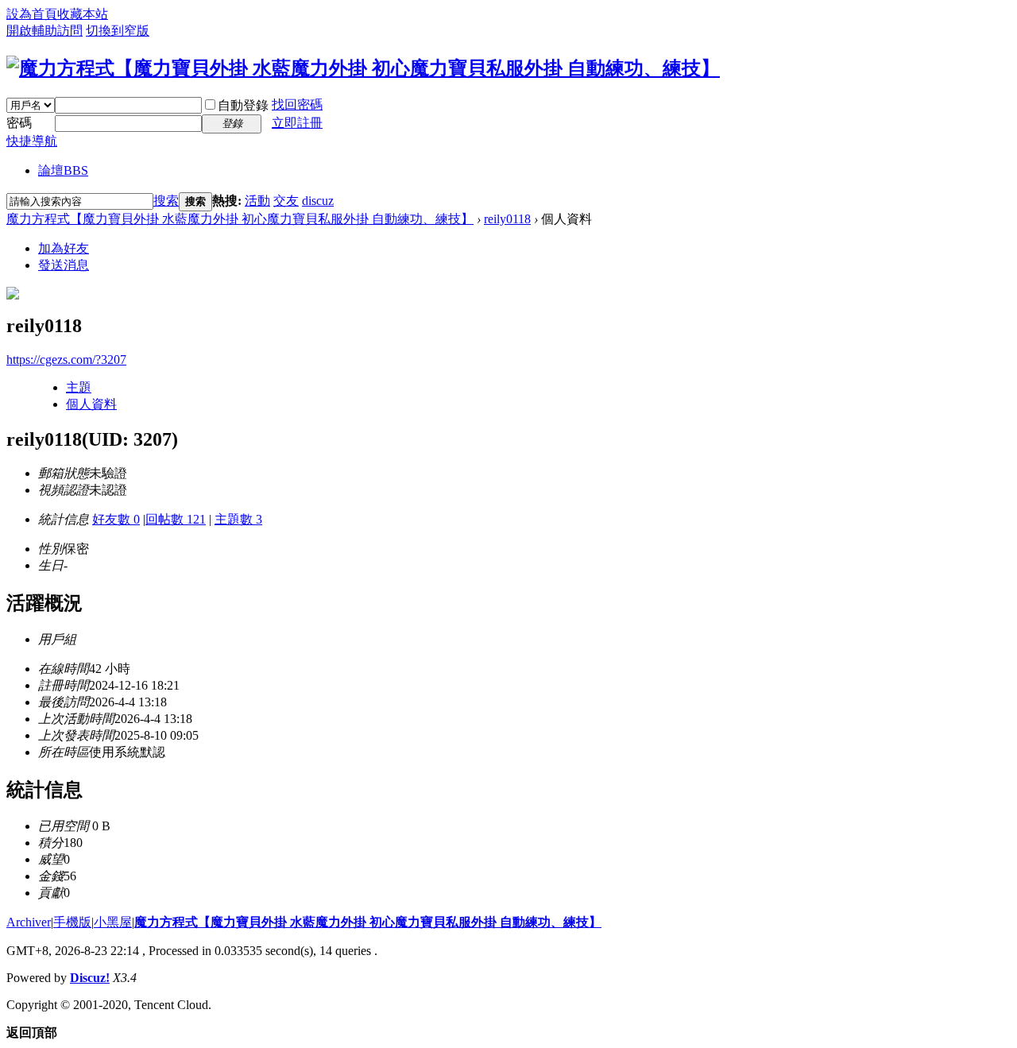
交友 (286, 200)
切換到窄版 (117, 30)
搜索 (166, 200)
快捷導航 (31, 141)
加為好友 (63, 248)
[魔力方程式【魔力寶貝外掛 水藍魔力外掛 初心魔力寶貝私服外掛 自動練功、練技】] (363, 68)
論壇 (63, 170)
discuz (318, 200)
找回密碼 (297, 104)
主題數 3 (238, 519)
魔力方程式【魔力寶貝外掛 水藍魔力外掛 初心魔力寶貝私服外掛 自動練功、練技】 (240, 219)
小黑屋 (113, 922)
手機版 (72, 922)
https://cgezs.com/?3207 (66, 359)
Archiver (28, 922)
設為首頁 (31, 14)
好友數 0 (116, 519)
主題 (78, 387)
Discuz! (90, 977)
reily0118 (507, 219)
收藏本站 (82, 14)
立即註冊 (297, 123)
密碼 (19, 123)
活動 (257, 200)
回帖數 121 (175, 519)
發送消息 (63, 265)
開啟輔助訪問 (44, 30)
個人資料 (91, 404)
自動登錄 (243, 105)
